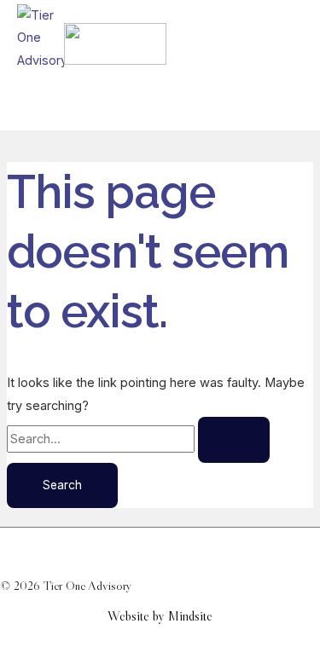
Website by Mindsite (160, 616)
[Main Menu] (54, 103)
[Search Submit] (234, 440)
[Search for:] (138, 439)
